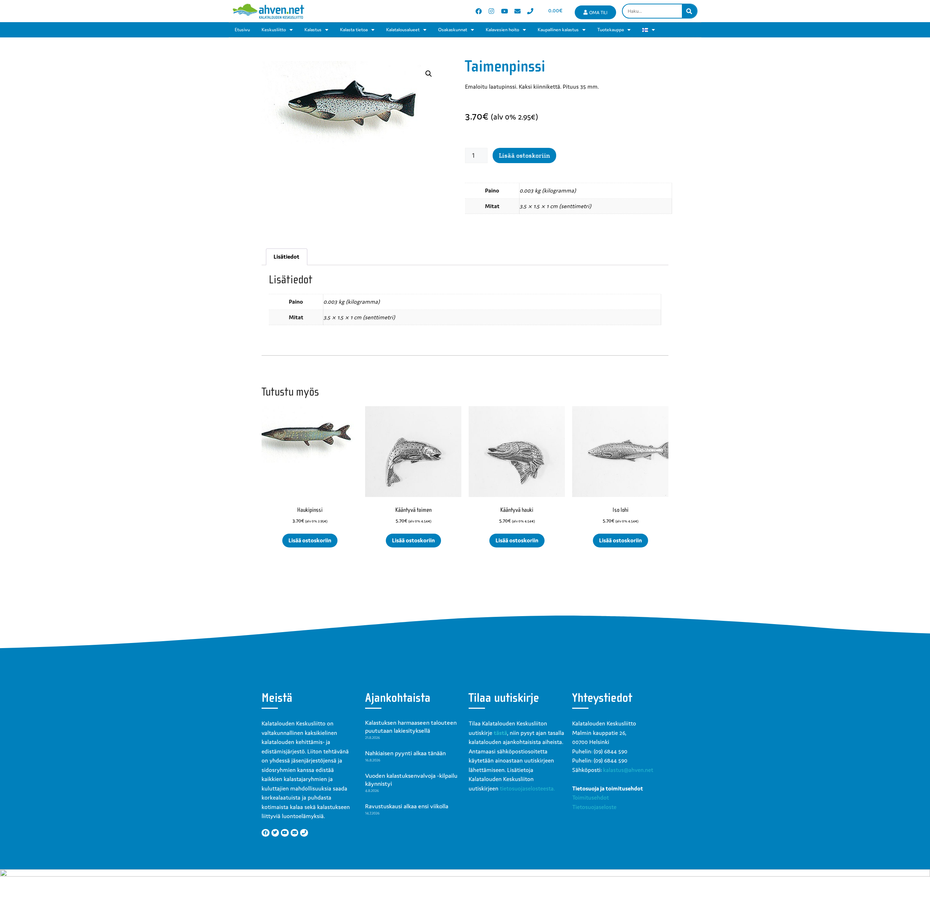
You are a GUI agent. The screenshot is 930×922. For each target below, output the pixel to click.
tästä (500, 732)
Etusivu (242, 30)
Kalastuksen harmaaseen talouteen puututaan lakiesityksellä (411, 727)
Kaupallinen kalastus (558, 30)
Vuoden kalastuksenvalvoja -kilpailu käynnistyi (411, 780)
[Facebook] (478, 11)
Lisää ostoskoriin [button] (309, 540)
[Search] (689, 11)
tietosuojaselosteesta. (527, 788)
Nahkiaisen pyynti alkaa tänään (405, 753)
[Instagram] (491, 11)
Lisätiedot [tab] (286, 256)
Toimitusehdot (590, 797)
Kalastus (313, 30)
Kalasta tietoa (354, 30)
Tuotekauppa (610, 30)
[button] (428, 73)
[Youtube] (504, 11)
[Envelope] (517, 11)
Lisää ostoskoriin (524, 155)
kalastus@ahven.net (628, 769)
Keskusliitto (274, 30)
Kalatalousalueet (403, 30)
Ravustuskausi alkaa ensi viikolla (406, 806)
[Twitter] (275, 833)
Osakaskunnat (452, 30)
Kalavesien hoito (502, 30)
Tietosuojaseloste (594, 806)
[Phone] (530, 11)
